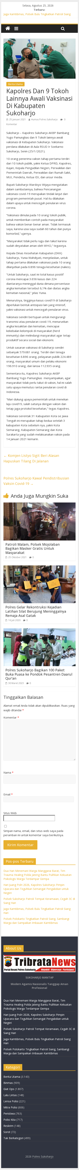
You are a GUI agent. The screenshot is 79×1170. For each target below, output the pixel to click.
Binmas (8, 1083)
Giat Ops (8, 1089)
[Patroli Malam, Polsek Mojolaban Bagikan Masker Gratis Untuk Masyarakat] (39, 505)
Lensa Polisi (10, 1101)
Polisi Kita (9, 1119)
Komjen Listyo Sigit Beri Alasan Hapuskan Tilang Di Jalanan (31, 458)
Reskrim (8, 1126)
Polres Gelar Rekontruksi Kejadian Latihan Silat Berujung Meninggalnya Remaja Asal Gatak (35, 611)
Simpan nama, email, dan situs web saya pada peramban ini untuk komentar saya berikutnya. (33, 833)
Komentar (11, 717)
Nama (8, 772)
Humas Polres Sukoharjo (44, 119)
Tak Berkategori (13, 1138)
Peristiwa (9, 1113)
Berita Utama (15, 84)
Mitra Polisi (10, 1107)
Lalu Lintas (10, 1095)
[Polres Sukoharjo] (7, 28)
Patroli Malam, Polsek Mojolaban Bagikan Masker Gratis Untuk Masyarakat (32, 548)
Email (8, 794)
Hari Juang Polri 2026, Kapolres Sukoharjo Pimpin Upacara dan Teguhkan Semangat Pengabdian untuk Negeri (36, 889)
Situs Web (10, 813)
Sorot (6, 1132)
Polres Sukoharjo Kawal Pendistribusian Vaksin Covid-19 (36, 481)
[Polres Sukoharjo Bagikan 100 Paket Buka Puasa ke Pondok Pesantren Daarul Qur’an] (39, 631)
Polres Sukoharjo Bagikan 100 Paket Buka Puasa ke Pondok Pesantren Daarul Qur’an (38, 674)
